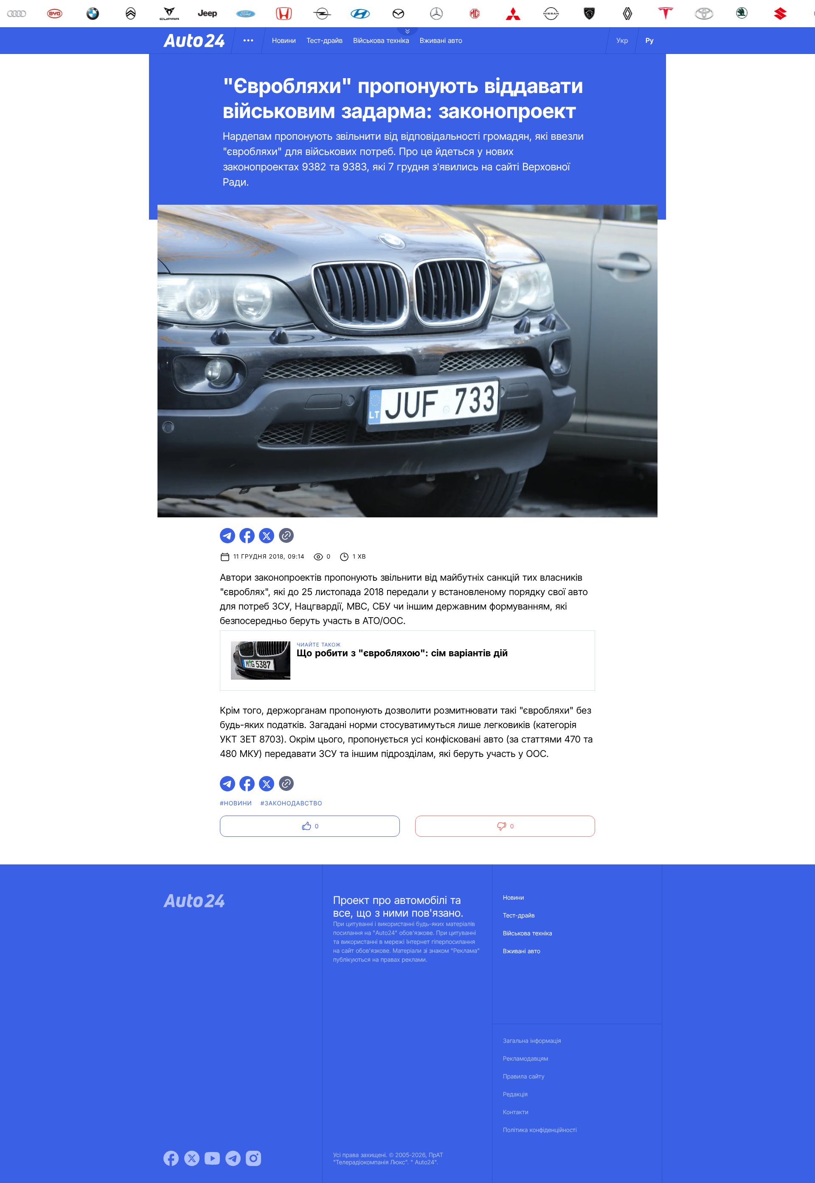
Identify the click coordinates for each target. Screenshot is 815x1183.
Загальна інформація (532, 1041)
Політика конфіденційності (540, 1130)
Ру (650, 40)
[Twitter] (192, 1158)
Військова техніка (381, 40)
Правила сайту (524, 1076)
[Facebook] (171, 1158)
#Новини (236, 803)
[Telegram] (233, 1158)
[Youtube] (212, 1158)
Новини (284, 40)
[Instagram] (253, 1158)
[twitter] (266, 535)
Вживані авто (441, 40)
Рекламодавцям (525, 1058)
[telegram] (227, 535)
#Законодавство (292, 803)
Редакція (515, 1094)
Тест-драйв (324, 40)
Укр (622, 40)
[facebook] (247, 535)
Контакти (515, 1112)
